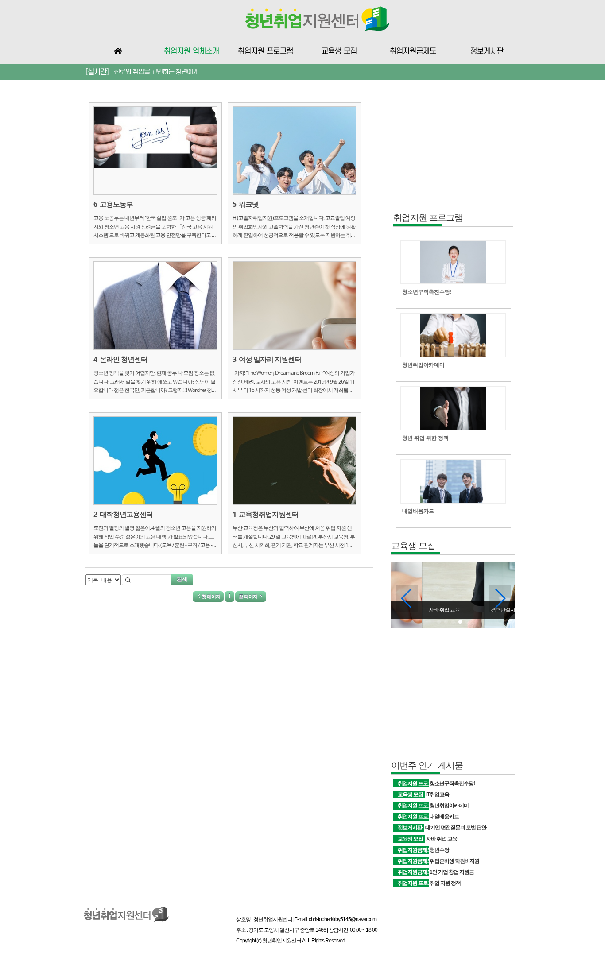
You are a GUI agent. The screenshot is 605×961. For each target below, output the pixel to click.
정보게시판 (487, 51)
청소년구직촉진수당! (452, 783)
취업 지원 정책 (445, 883)
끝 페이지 (248, 596)
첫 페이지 (210, 596)
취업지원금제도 (413, 51)
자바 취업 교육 (441, 839)
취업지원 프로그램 (265, 51)
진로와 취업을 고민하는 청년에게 (156, 72)
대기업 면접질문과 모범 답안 (455, 828)
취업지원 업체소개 (191, 51)
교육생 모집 (339, 51)
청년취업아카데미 (449, 805)
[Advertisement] (453, 153)
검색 (182, 579)
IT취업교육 (437, 794)
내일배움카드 (444, 817)
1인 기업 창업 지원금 (452, 872)
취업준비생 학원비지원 (454, 861)
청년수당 (439, 850)
